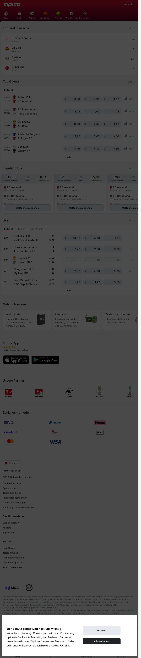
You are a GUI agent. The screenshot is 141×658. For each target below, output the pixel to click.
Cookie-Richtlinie (60, 645)
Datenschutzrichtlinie (34, 645)
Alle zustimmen (101, 641)
